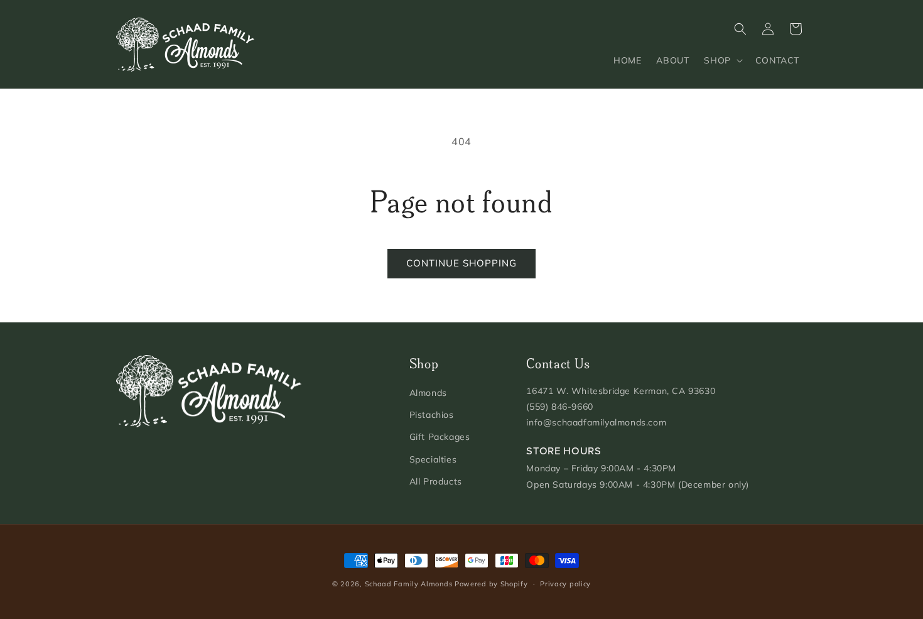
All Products (435, 481)
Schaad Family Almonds (409, 583)
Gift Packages (439, 436)
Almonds (428, 392)
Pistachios (431, 414)
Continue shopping (461, 263)
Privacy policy (565, 583)
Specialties (433, 459)
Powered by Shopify (491, 583)
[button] (721, 60)
